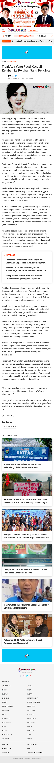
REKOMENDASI (10, 426)
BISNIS (4, 690)
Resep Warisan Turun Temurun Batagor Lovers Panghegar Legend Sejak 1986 (24, 277)
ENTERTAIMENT (32, 698)
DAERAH (42, 36)
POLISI (29, 726)
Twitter (27, 679)
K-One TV (33, 30)
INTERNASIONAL (7, 706)
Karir (29, 748)
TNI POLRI (5, 738)
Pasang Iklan (32, 744)
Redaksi (5, 744)
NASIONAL (5, 710)
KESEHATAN (31, 706)
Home (4, 62)
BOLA (29, 690)
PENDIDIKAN (6, 722)
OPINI (4, 714)
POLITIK (4, 730)
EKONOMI (5, 698)
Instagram (23, 679)
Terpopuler (6, 41)
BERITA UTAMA (25, 36)
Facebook (20, 679)
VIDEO (29, 738)
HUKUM (4, 702)
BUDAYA (5, 694)
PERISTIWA (31, 722)
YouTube (30, 679)
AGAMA (8, 36)
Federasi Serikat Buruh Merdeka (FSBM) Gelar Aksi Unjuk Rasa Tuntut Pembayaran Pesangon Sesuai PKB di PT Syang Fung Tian (26, 261)
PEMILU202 (6, 718)
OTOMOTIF (30, 714)
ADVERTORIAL (6, 686)
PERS (4, 726)
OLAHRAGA (31, 710)
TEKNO (29, 734)
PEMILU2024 (31, 718)
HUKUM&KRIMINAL (33, 702)
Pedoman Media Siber (35, 753)
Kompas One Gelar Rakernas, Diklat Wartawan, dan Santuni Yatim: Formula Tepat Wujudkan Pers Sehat (27, 269)
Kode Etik (5, 753)
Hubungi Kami (7, 748)
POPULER (30, 730)
